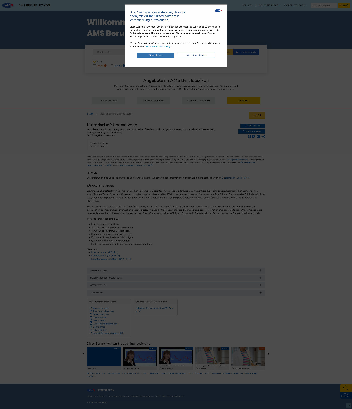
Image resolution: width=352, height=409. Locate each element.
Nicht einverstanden (196, 55)
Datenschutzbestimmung (158, 46)
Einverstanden (156, 55)
